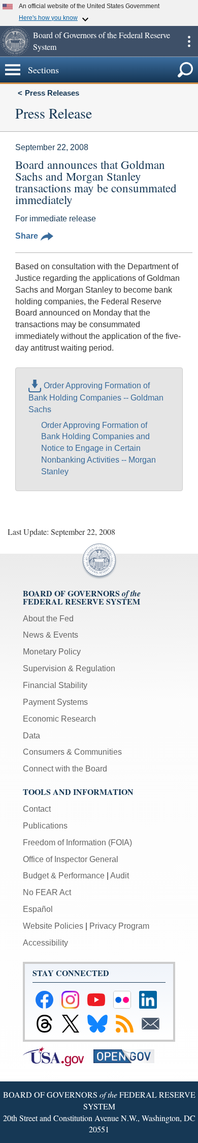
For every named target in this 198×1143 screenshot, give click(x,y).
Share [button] (26, 236)
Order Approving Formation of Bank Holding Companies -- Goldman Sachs (95, 397)
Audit (119, 875)
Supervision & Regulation (69, 668)
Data (31, 735)
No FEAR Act (47, 892)
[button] (15, 41)
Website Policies (53, 926)
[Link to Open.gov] (127, 1055)
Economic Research (59, 719)
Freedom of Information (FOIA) (77, 842)
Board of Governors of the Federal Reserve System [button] (101, 41)
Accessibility (45, 942)
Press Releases (52, 93)
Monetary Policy (52, 651)
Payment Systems (55, 702)
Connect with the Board (65, 768)
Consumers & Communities (72, 752)
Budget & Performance (64, 875)
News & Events (50, 635)
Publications (45, 825)
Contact (37, 809)
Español (38, 909)
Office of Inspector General (70, 859)
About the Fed (48, 618)
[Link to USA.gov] (58, 1055)
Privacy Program (119, 926)
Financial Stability (55, 685)
